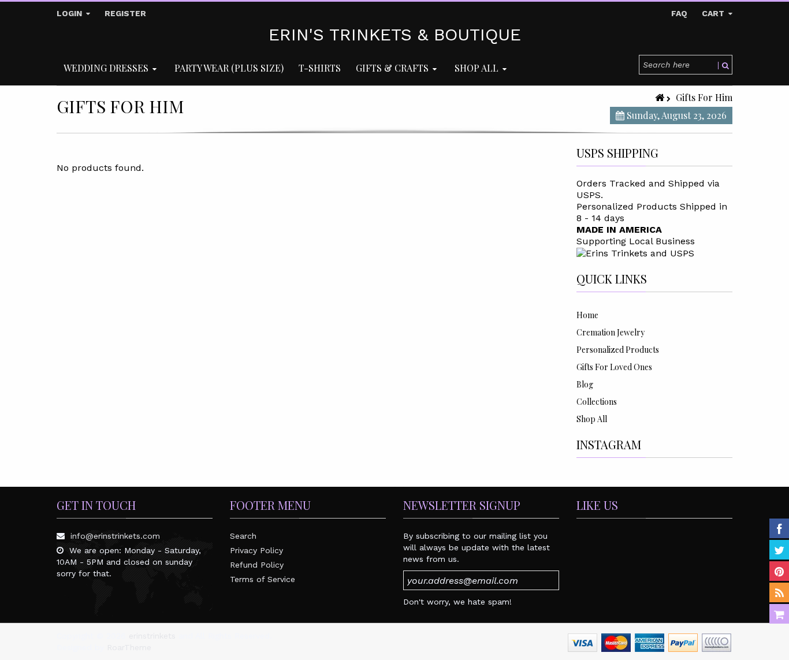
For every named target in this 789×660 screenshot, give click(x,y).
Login (70, 13)
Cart (714, 13)
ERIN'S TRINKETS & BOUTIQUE (395, 34)
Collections (596, 401)
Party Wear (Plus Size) (229, 68)
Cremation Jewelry (610, 332)
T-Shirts (320, 68)
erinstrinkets (152, 635)
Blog (584, 384)
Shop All (591, 418)
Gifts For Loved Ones (614, 366)
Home (587, 315)
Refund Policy (257, 564)
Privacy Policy (256, 550)
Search (243, 535)
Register (125, 13)
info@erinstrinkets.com (115, 535)
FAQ (679, 13)
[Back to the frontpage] (661, 97)
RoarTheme (129, 647)
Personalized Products (617, 349)
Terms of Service (262, 579)
